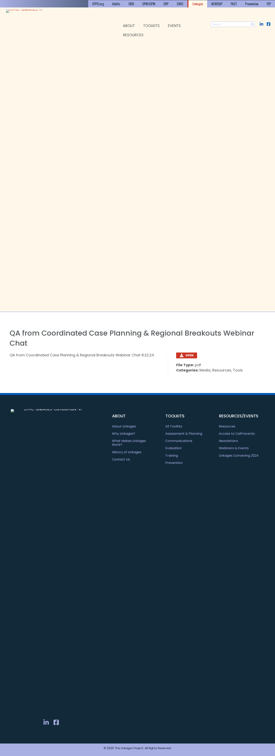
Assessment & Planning (183, 433)
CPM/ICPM (148, 3)
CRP (166, 3)
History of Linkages (126, 452)
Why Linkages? (123, 433)
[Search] (252, 24)
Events (174, 25)
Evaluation (173, 448)
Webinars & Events (234, 448)
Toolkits (151, 25)
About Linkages (124, 426)
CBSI (131, 3)
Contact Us (121, 459)
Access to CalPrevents (237, 433)
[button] (261, 24)
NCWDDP (216, 3)
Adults (116, 3)
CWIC (180, 3)
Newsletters (228, 441)
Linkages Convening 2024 (239, 455)
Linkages (197, 3)
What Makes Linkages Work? (129, 443)
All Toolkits (173, 426)
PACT (234, 3)
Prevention (251, 3)
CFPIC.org (98, 3)
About (129, 25)
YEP (269, 3)
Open (189, 355)
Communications (178, 441)
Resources (133, 34)
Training (171, 455)
